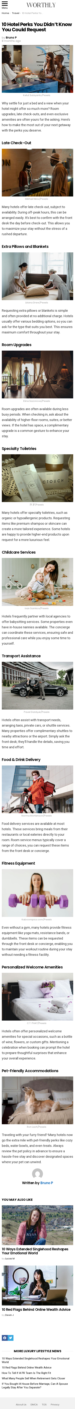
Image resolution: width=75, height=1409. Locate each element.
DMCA (34, 1404)
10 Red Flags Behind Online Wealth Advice (36, 1309)
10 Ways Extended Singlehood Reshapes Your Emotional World (35, 1251)
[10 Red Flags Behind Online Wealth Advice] (37, 1286)
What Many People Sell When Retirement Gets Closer (33, 1378)
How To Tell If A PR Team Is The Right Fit (26, 1373)
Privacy (55, 1404)
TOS (44, 1404)
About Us (21, 1404)
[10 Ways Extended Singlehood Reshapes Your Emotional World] (37, 1225)
